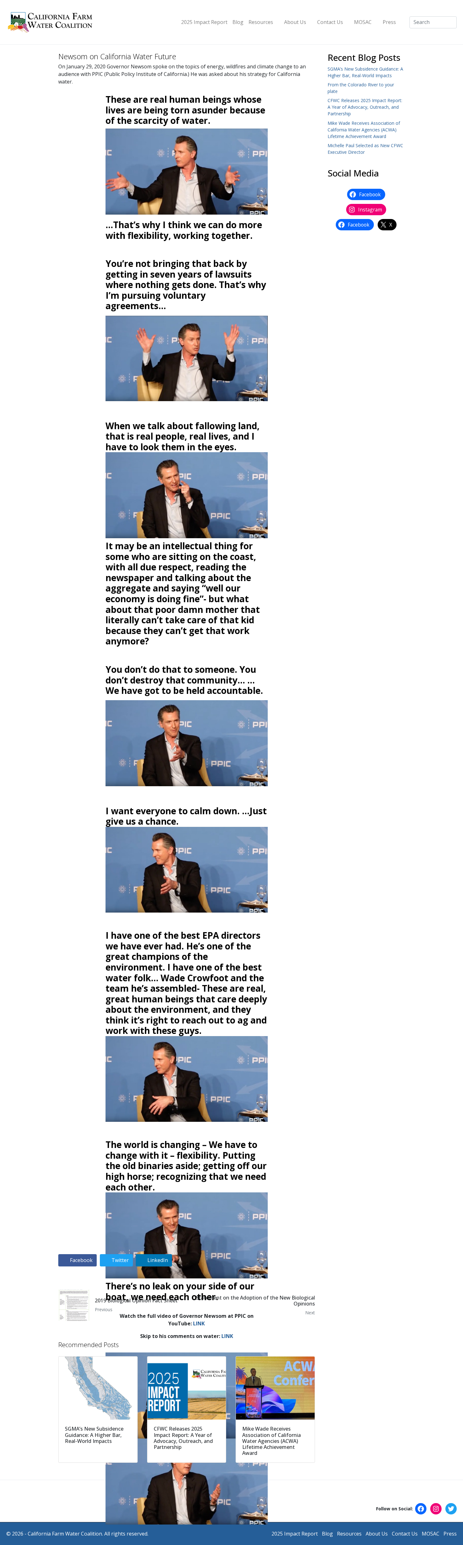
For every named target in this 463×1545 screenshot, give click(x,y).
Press (389, 22)
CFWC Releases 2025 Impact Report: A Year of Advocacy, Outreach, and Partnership (365, 107)
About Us (295, 22)
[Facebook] (420, 1508)
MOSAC (363, 22)
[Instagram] (436, 1508)
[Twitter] (451, 1508)
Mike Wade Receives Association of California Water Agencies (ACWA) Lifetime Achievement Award (364, 129)
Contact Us (330, 22)
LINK (199, 1323)
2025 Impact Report (204, 22)
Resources (261, 22)
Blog (237, 22)
